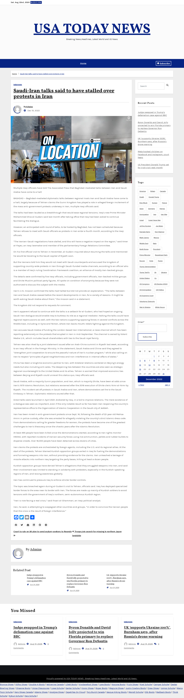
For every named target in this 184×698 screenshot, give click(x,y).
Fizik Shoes (132, 684)
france (164, 203)
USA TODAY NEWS (92, 29)
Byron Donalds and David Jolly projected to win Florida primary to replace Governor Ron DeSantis (77, 581)
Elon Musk (143, 203)
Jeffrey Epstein (145, 226)
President (156, 249)
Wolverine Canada (55, 684)
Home (83, 63)
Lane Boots (104, 684)
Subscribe (165, 63)
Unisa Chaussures (40, 688)
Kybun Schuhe (16, 696)
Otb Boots (150, 692)
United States (145, 278)
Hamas (162, 209)
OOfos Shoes (21, 684)
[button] (12, 63)
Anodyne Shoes (56, 692)
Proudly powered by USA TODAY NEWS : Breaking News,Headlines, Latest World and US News (91, 678)
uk (155, 272)
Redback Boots (163, 692)
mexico (156, 238)
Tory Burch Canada (96, 692)
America (143, 191)
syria (151, 261)
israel (142, 220)
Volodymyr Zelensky (147, 301)
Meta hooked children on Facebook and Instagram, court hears (153, 154)
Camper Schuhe (161, 684)
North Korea (144, 249)
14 (149, 365)
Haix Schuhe (31, 696)
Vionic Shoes (87, 688)
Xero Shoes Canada (23, 692)
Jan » (167, 385)
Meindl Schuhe (136, 692)
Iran (154, 214)
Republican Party (161, 255)
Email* (141, 322)
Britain (152, 191)
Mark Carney (144, 238)
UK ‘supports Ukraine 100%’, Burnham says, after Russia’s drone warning (152, 141)
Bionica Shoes (7, 684)
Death (142, 197)
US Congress (145, 284)
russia (142, 261)
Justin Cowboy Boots (136, 688)
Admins (29, 107)
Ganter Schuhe (73, 688)
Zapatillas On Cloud (75, 692)
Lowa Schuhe (57, 688)
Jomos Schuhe (168, 688)
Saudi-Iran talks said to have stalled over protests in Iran (42, 74)
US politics (160, 290)
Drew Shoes (153, 688)
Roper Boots (101, 688)
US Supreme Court (146, 296)
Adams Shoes (41, 692)
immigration (144, 214)
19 (140, 369)
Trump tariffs (145, 272)
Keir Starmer (159, 232)
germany (151, 209)
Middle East (144, 243)
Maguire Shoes (116, 688)
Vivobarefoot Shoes (88, 684)
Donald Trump (154, 197)
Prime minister (145, 255)
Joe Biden (159, 226)
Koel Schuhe (146, 684)
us (156, 278)
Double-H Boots (37, 684)
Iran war (164, 214)
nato (155, 243)
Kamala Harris (145, 232)
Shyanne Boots (23, 688)
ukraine (164, 272)
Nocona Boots (118, 684)
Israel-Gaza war (154, 220)
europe (154, 203)
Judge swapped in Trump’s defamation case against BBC (36, 578)
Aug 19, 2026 (34, 585)
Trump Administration (148, 267)
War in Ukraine (145, 307)
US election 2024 (160, 284)
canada (163, 191)
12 (140, 365)
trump (160, 261)
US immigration (145, 290)
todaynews (17, 85)
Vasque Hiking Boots (116, 692)
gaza (141, 209)
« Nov (141, 385)
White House (160, 307)
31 (163, 374)
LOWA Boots (71, 684)
